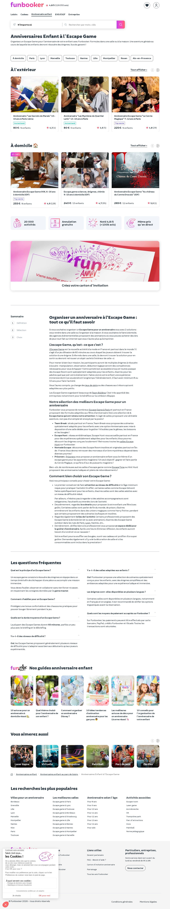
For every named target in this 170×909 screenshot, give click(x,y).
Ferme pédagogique (135, 831)
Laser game (131, 805)
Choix (19, 337)
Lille (12, 809)
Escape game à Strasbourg (65, 816)
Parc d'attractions (134, 820)
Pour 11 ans (92, 813)
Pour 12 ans (92, 816)
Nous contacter (135, 868)
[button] (147, 5)
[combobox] (40, 25)
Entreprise (74, 14)
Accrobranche (132, 809)
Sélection (21, 330)
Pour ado (91, 827)
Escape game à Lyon (62, 805)
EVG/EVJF (60, 14)
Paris (13, 831)
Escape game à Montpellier (65, 831)
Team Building (99, 392)
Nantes (14, 824)
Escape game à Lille (61, 820)
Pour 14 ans (92, 824)
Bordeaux (15, 801)
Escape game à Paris (62, 801)
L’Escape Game (56, 349)
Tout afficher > (139, 69)
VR (127, 813)
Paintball (130, 827)
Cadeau (24, 14)
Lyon (87, 522)
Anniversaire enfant (41, 14)
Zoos (128, 824)
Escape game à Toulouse (63, 809)
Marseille (15, 816)
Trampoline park (133, 816)
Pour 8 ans (92, 801)
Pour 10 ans (92, 809)
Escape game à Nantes (63, 827)
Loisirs (14, 14)
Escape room (132, 801)
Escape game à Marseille (63, 835)
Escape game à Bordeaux (64, 813)
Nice (12, 827)
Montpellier (16, 820)
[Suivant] (157, 70)
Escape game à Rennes (63, 824)
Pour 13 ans (92, 820)
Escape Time (118, 467)
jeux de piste (91, 385)
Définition (22, 322)
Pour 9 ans (92, 805)
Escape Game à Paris (99, 409)
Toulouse (15, 835)
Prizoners (70, 456)
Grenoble (15, 805)
